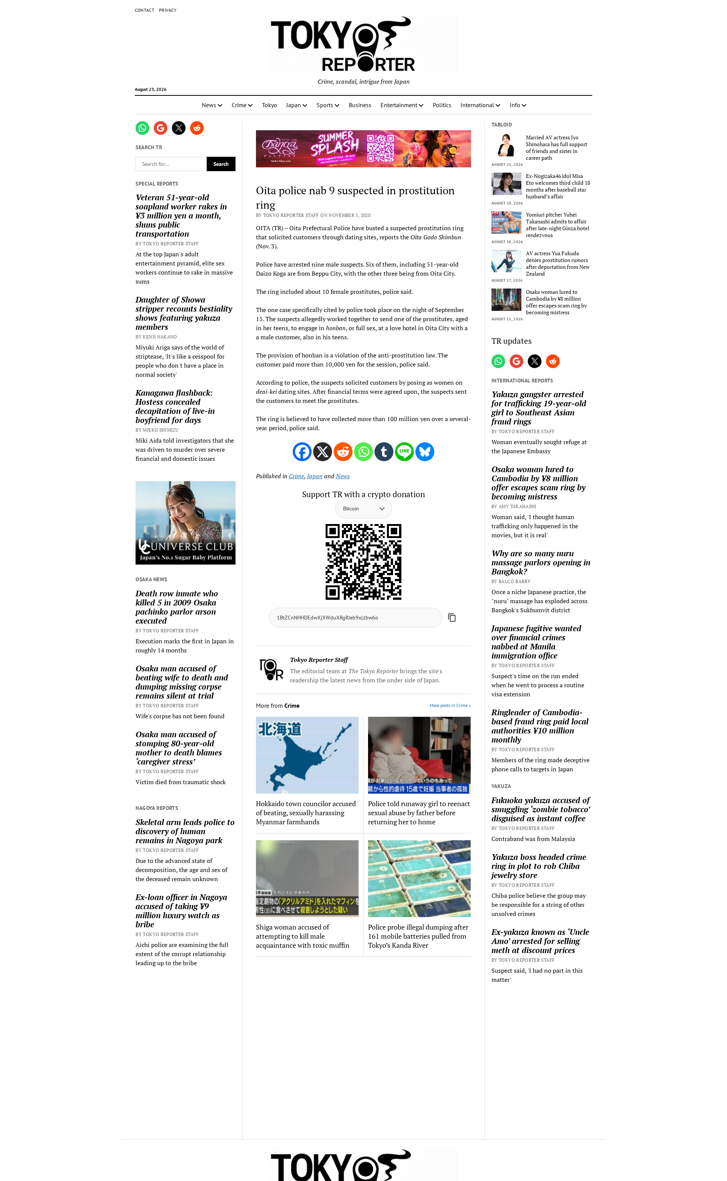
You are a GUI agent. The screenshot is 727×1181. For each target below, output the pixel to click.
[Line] (404, 451)
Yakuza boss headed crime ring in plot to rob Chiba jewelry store (538, 866)
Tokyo (269, 105)
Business (360, 105)
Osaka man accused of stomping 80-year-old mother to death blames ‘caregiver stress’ (179, 748)
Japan (293, 105)
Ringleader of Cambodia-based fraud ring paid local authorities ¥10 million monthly (539, 726)
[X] (322, 451)
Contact (145, 10)
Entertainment (399, 105)
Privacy (168, 10)
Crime (239, 105)
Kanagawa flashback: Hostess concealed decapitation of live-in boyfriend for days (175, 406)
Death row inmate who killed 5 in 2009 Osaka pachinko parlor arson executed (177, 607)
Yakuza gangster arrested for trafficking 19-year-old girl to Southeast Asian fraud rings (538, 408)
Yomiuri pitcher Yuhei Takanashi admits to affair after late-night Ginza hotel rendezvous (557, 225)
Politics (442, 105)
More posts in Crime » (450, 705)
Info (515, 105)
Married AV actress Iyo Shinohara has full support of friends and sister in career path (556, 147)
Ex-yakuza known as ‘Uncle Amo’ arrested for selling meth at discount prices (540, 941)
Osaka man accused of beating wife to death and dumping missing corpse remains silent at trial (182, 682)
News (209, 105)
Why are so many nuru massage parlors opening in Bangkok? (540, 562)
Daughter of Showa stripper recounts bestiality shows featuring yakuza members (184, 313)
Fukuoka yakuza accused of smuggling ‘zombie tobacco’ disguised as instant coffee (540, 809)
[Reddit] (343, 451)
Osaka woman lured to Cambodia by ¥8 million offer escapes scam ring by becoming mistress (556, 302)
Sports (325, 105)
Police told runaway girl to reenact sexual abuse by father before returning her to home (419, 812)
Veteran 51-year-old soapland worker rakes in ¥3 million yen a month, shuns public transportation (181, 215)
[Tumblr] (383, 451)
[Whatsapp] (363, 451)
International (477, 105)
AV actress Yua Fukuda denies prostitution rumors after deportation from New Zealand (558, 263)
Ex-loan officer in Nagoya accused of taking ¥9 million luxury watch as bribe (181, 910)
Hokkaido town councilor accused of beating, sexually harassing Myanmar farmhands (306, 812)
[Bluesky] (424, 451)
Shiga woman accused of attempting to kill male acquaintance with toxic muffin (302, 936)
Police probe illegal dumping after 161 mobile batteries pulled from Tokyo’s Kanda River (418, 936)
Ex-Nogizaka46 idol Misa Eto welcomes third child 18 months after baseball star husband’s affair (558, 186)
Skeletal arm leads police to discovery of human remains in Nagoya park (185, 831)
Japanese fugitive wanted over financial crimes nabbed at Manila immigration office (536, 642)
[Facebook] (302, 451)
